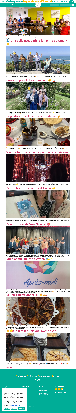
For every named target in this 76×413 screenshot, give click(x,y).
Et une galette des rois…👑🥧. (26, 295)
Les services (24, 393)
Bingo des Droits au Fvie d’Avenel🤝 (30, 188)
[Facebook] (56, 389)
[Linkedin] (59, 389)
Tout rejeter (14, 408)
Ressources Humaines (26, 396)
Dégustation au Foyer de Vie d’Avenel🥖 (33, 116)
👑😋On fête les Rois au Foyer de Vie (31, 331)
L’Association (24, 390)
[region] (14, 399)
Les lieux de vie (25, 392)
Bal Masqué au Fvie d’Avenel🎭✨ (29, 259)
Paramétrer (7, 408)
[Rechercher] (73, 5)
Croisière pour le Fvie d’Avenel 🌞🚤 (30, 80)
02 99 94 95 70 (42, 389)
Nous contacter (25, 399)
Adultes (9, 5)
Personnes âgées (16, 5)
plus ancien (9, 367)
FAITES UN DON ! (60, 392)
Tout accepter (21, 408)
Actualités (24, 395)
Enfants (3, 5)
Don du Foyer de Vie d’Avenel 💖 (28, 224)
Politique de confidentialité (15, 405)
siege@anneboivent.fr (43, 390)
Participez (24, 398)
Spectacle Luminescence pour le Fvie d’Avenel (37, 152)
